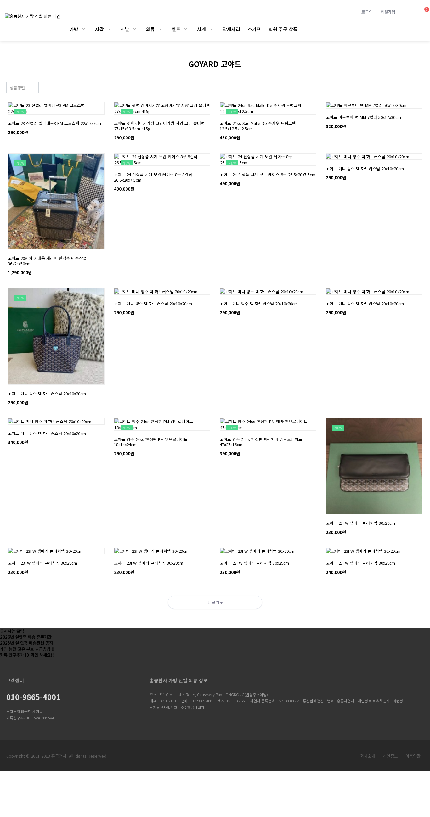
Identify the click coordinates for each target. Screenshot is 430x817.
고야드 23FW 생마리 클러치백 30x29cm (360, 523)
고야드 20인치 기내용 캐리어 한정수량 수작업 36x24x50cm (47, 260)
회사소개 (367, 756)
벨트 (176, 29)
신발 (125, 29)
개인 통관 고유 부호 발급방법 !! (27, 649)
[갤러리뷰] (41, 87)
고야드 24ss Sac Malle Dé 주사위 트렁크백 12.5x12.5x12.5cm (258, 126)
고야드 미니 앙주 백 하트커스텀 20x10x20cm (365, 168)
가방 (74, 29)
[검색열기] (407, 12)
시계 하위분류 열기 (211, 29)
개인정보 (390, 756)
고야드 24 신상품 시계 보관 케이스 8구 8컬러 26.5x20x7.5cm (153, 177)
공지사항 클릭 (12, 631)
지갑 (99, 29)
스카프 (254, 29)
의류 (150, 29)
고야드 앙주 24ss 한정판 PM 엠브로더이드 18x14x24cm (151, 442)
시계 (201, 29)
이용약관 (413, 756)
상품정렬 (17, 88)
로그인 (367, 12)
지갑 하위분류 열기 (109, 29)
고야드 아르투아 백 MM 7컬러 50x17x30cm (363, 117)
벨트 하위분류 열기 (186, 29)
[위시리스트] (56, 105)
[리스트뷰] (33, 87)
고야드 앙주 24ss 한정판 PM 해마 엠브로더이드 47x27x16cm (261, 442)
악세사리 (231, 29)
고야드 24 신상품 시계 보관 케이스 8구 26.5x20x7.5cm (267, 174)
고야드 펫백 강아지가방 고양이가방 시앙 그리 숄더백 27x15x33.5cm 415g (159, 126)
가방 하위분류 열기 (84, 29)
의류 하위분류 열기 (160, 29)
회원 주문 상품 (283, 29)
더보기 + (215, 602)
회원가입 (387, 12)
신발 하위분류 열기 (135, 29)
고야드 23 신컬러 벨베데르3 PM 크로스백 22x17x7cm (54, 123)
